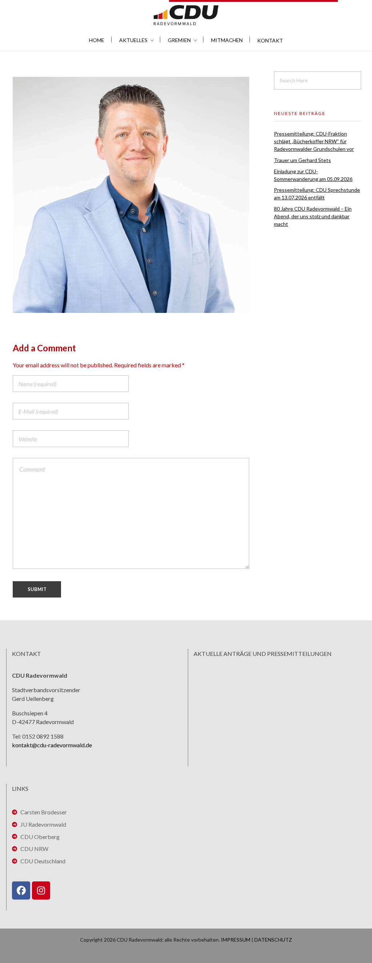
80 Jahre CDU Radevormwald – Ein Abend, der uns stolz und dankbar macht (313, 216)
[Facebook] (21, 890)
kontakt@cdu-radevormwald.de (52, 744)
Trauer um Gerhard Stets (302, 160)
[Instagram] (41, 890)
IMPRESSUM (235, 940)
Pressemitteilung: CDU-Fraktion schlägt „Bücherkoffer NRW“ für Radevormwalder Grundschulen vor (314, 141)
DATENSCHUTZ (273, 940)
